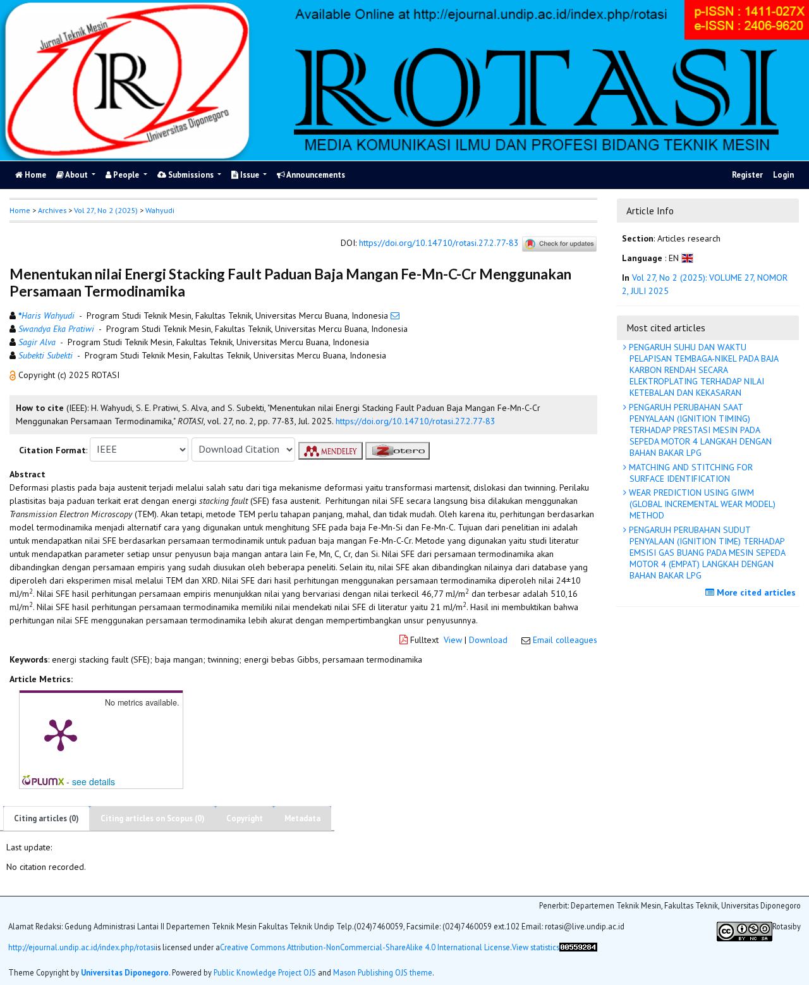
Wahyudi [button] (159, 210)
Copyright (244, 818)
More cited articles (755, 592)
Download (488, 639)
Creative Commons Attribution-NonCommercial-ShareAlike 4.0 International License (365, 946)
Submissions (191, 174)
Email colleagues (565, 639)
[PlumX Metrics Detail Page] (61, 734)
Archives (52, 210)
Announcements (315, 174)
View (453, 639)
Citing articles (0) (46, 818)
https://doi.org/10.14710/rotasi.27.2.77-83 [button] (416, 421)
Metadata (302, 818)
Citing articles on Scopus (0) (152, 818)
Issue (249, 174)
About (77, 174)
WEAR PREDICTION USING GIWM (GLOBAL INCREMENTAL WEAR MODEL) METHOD (701, 504)
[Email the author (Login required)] (395, 315)
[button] (13, 375)
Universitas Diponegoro (125, 972)
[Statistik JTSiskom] (578, 951)
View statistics (535, 946)
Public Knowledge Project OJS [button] (265, 972)
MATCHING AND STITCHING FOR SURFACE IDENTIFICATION (689, 473)
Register (747, 174)
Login (783, 174)
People (126, 174)
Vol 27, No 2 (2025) (106, 210)
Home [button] (19, 210)
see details (93, 781)
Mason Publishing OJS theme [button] (382, 972)
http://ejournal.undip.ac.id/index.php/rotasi (81, 946)
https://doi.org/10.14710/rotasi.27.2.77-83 (439, 242)
